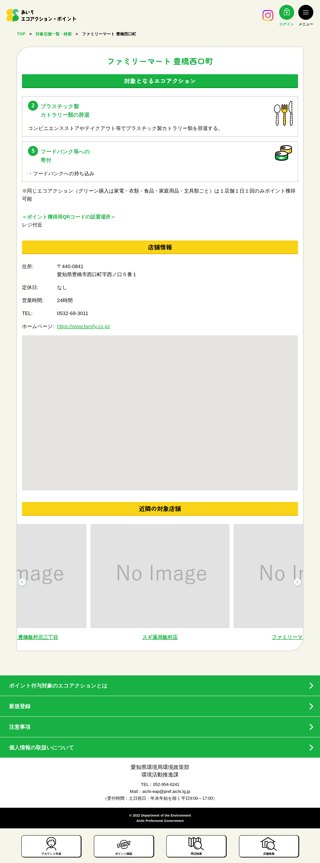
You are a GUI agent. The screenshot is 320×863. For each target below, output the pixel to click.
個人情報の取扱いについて (41, 747)
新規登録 (19, 706)
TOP (21, 34)
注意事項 (19, 727)
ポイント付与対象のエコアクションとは (58, 686)
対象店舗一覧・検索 (54, 34)
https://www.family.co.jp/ (83, 326)
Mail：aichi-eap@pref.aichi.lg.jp (160, 791)
